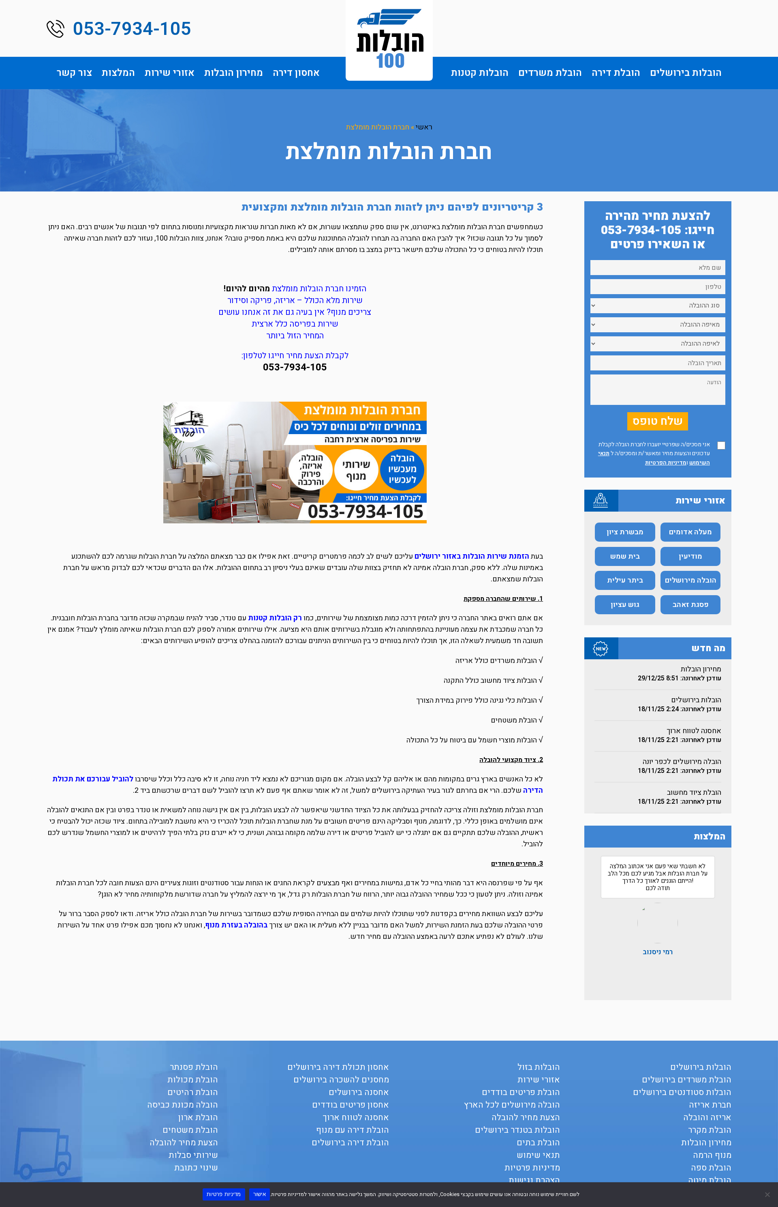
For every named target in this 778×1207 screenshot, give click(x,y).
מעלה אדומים (690, 532)
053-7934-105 (132, 29)
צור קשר (74, 73)
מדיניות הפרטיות (665, 462)
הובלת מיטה (709, 1180)
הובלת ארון (198, 1117)
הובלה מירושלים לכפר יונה (682, 761)
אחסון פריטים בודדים (350, 1105)
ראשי (424, 127)
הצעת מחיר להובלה (526, 1117)
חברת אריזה (710, 1105)
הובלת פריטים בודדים (521, 1092)
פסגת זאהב (691, 604)
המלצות (118, 73)
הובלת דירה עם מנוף (352, 1130)
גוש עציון (625, 604)
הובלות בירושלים (686, 73)
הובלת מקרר (709, 1130)
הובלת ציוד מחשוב (694, 792)
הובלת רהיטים (192, 1092)
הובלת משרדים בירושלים (686, 1080)
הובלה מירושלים (690, 580)
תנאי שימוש (538, 1155)
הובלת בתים (538, 1142)
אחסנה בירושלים (359, 1092)
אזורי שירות (169, 73)
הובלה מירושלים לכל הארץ (512, 1105)
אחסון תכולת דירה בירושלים (338, 1067)
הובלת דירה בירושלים (350, 1142)
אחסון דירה (296, 73)
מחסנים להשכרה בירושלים (341, 1080)
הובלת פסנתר (194, 1067)
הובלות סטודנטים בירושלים (682, 1092)
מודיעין (690, 556)
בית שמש (625, 556)
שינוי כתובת (196, 1168)
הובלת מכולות (192, 1080)
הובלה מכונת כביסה (182, 1105)
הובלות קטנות (480, 73)
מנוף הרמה (712, 1155)
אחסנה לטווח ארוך (694, 730)
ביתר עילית (625, 580)
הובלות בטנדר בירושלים (517, 1130)
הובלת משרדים (550, 73)
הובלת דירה (616, 73)
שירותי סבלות (193, 1155)
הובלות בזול (538, 1067)
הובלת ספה (711, 1168)
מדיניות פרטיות (532, 1168)
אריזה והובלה (707, 1117)
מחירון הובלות (233, 73)
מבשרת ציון (625, 532)
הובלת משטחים (190, 1130)
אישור (259, 1194)
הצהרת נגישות (534, 1180)
